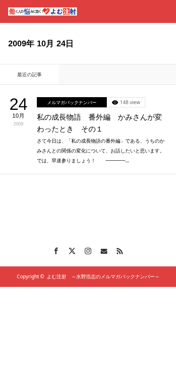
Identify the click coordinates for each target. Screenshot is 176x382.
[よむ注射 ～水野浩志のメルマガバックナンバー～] (42, 11)
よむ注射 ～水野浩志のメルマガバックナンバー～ (103, 276)
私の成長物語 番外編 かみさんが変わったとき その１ (99, 123)
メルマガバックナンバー (72, 102)
